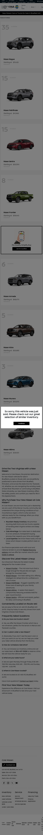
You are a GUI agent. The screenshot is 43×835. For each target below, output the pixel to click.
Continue (21, 423)
